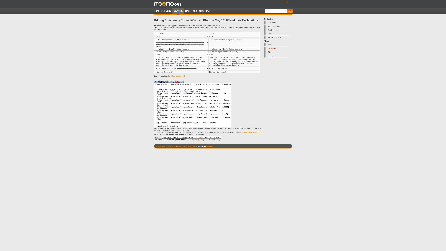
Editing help (198, 140)
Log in (286, 2)
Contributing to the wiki (176, 76)
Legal (169, 146)
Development (191, 11)
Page (270, 45)
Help (269, 34)
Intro (156, 11)
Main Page (272, 22)
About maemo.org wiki (190, 146)
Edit (269, 52)
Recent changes (274, 26)
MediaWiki (209, 146)
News (201, 11)
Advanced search (274, 37)
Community (178, 11)
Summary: (158, 137)
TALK (208, 11)
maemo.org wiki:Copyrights (251, 132)
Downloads (166, 11)
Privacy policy (176, 146)
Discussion (272, 48)
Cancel (190, 140)
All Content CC (160, 146)
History (270, 56)
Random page (273, 30)
